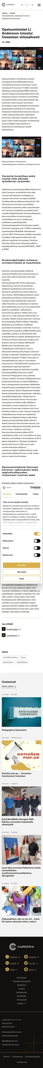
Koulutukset (21, 977)
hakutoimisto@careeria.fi (10, 1035)
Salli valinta (21, 572)
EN (32, 5)
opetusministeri (8, 662)
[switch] (37, 541)
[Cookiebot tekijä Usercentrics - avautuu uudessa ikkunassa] (30, 487)
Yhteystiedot (21, 1000)
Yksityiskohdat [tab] (21, 494)
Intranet (20, 1003)
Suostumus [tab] (7, 494)
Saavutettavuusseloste (32, 1056)
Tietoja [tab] (35, 494)
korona (23, 657)
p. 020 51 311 (6, 1020)
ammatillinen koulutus (10, 657)
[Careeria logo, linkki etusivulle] (8, 5)
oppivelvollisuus (22, 662)
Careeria (21, 989)
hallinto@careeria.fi (8, 1026)
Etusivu (4, 13)
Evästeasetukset (17, 1056)
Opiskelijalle (21, 996)
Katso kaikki (8, 686)
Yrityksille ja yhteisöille (21, 981)
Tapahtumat (16, 737)
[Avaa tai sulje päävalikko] (39, 5)
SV (27, 5)
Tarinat (14, 783)
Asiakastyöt (21, 985)
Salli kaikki (21, 565)
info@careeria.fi (7, 1023)
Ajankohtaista (21, 992)
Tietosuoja (6, 1056)
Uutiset (14, 694)
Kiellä (21, 579)
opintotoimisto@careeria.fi (10, 1044)
